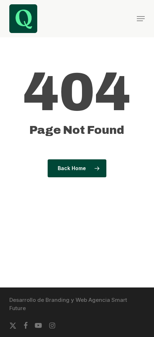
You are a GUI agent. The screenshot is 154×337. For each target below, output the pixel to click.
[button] (141, 18)
